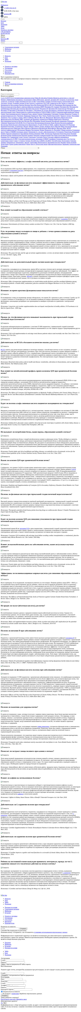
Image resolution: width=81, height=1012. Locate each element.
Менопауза (35, 128)
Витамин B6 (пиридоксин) (58, 108)
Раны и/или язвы (60, 135)
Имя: (2, 979)
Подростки (48, 133)
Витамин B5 (44, 108)
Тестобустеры (56, 141)
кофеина (20, 794)
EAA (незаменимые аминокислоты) (23, 98)
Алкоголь (4, 101)
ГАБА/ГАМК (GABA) (48, 112)
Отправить (23, 928)
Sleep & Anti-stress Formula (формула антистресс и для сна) (54, 98)
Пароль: (3, 962)
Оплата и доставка (7, 30)
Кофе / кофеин (54, 125)
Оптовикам (8, 68)
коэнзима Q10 (24, 528)
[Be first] (4, 1)
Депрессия (34, 116)
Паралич (9, 133)
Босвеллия (40, 105)
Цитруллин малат (42, 144)
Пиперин (37, 133)
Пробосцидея (16, 135)
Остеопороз (60, 132)
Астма (27, 103)
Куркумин (10, 126)
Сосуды (72, 139)
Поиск (3, 40)
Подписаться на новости (11, 991)
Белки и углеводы (68, 103)
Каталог (3, 21)
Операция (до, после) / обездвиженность (42, 132)
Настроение (35, 130)
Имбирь (51, 119)
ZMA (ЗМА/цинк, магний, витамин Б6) (45, 100)
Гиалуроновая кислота (13, 114)
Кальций (48, 121)
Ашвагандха (54, 103)
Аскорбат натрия (19, 103)
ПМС (43, 133)
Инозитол (65, 119)
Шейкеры (8, 49)
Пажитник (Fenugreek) (71, 132)
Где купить (8, 70)
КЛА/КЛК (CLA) (21, 123)
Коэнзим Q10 (64, 125)
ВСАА (3, 349)
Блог (2, 23)
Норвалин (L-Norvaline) (53, 130)
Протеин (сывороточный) (42, 135)
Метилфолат (52, 128)
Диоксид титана (65, 116)
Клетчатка (30, 123)
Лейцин (31, 126)
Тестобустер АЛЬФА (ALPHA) (41, 141)
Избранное (4, 5)
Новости (8, 56)
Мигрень (60, 128)
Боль (32, 105)
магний (29, 276)
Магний (57, 126)
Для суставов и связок (15, 117)
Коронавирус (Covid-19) (37, 125)
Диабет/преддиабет (53, 116)
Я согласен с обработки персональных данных (22, 993)
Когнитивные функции (43, 123)
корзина (7, 14)
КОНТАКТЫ (5, 33)
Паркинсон (16, 133)
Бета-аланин (15, 105)
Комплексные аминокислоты (18, 125)
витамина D (70, 638)
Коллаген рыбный (66, 123)
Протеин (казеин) (27, 135)
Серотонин (32, 137)
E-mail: (3, 960)
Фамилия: (4, 981)
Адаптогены (70, 100)
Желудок (42, 117)
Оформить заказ (21, 999)
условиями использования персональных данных (50, 932)
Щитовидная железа (55, 144)
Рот (8, 137)
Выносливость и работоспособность (28, 112)
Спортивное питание (12, 47)
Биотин (22, 105)
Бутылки (8, 51)
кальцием (64, 219)
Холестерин (5, 144)
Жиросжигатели (66, 117)
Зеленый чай (28, 119)
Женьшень (57, 117)
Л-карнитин (19, 126)
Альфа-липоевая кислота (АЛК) (25, 101)
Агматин (62, 100)
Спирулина (5, 141)
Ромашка (4, 137)
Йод (31, 121)
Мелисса (28, 128)
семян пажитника (43, 726)
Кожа (53, 123)
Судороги (21, 141)
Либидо (36, 126)
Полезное (4, 24)
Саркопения (14, 137)
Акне (76, 100)
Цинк (28, 144)
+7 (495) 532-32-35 (10, 8)
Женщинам (49, 117)
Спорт (11, 141)
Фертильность (43, 142)
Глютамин (55, 114)
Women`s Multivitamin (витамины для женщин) (16, 100)
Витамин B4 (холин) (33, 108)
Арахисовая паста (68, 101)
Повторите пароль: (7, 989)
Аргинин (4, 103)
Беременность (5, 105)
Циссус (33, 144)
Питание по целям (11, 907)
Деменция (27, 116)
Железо (36, 117)
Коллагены (4, 125)
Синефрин (52, 139)
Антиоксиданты (56, 101)
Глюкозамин (47, 114)
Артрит (9, 103)
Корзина (5, 39)
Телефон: (4, 985)
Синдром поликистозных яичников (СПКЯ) (33, 139)
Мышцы (28, 130)
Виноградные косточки (9, 107)
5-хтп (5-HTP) (5, 98)
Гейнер (76, 112)
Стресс (15, 141)
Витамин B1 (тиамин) (52, 107)
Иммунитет (58, 119)
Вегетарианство (68, 105)
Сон (68, 139)
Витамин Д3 (5, 110)
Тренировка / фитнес (23, 142)
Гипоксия (24, 114)
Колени (57, 123)
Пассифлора (24, 133)
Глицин (39, 114)
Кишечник (11, 123)
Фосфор (63, 142)
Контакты (8, 72)
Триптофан (34, 142)
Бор (35, 105)
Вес (75, 105)
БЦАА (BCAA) (49, 105)
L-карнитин (67, 873)
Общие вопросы (66, 130)
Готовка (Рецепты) (65, 114)
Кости (47, 125)
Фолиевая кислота (54, 142)
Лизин (42, 126)
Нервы (42, 130)
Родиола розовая (71, 135)
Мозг (64, 128)
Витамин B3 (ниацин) (17, 108)
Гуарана (74, 114)
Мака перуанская (67, 126)
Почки (9, 135)
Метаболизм (43, 128)
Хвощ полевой (71, 142)
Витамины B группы (41, 110)
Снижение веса (61, 139)
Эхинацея (4, 146)
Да (2, 1003)
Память (3, 133)
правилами (15, 993)
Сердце (25, 137)
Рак (52, 135)
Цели (2, 28)
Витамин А (71, 108)
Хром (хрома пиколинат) (17, 144)
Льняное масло (50, 126)
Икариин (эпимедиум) (40, 119)
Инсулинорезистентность (9, 121)
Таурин (27, 141)
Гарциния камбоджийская (65, 112)
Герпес (3, 114)
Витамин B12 (64, 107)
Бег (60, 103)
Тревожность (10, 142)
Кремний (4, 126)
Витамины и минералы (57, 110)
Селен (20, 137)
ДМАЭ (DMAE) (28, 117)
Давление (20, 116)
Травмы (3, 142)
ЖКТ (22, 119)
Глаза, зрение (32, 114)
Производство (9, 73)
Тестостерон (66, 141)
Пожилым (56, 133)
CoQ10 (73, 469)
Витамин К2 (21, 110)
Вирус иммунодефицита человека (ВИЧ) (31, 107)
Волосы (67, 110)
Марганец (17, 128)
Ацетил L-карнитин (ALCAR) (39, 103)
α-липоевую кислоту (16, 170)
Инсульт (21, 121)
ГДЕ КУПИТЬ (5, 32)
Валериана (58, 105)
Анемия (47, 101)
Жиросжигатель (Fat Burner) (10, 119)
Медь (23, 128)
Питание (8, 942)
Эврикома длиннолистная (71, 144)
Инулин (27, 121)
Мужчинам (21, 130)
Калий (43, 121)
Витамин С (30, 110)
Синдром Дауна (41, 137)
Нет (5, 1003)
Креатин (72, 125)
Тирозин (73, 141)
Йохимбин (36, 121)
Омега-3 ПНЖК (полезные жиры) (16, 132)
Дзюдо (44, 116)
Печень (31, 133)
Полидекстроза (65, 133)
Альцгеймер (40, 101)
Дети (40, 116)
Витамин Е (13, 110)
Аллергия (11, 101)
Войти (3, 964)
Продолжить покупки (8, 999)
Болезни (27, 105)
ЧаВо (2, 26)
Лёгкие (25, 126)
